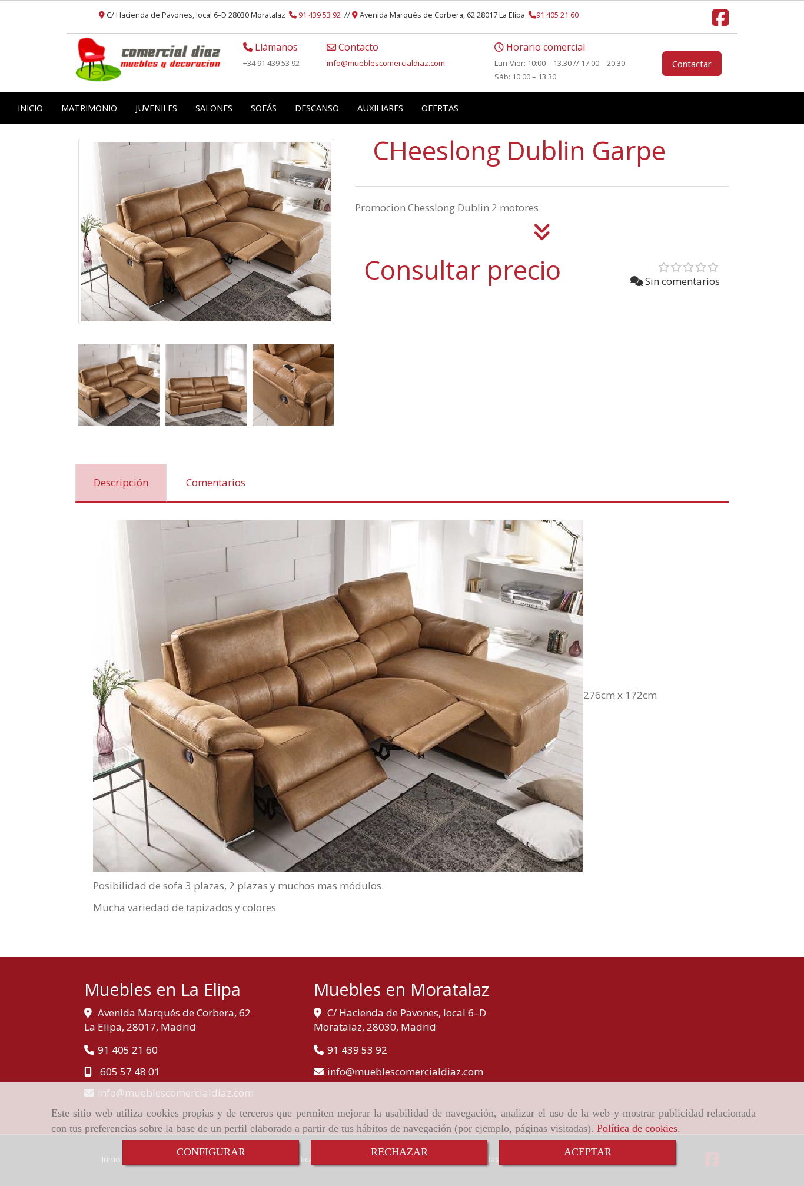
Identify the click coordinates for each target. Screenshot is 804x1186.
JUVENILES (156, 108)
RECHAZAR (399, 1152)
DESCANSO (317, 108)
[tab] (121, 483)
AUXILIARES (380, 108)
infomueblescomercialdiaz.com (386, 63)
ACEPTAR (588, 1152)
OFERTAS (440, 108)
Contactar (692, 63)
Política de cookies (637, 1128)
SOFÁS (264, 108)
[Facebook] (720, 21)
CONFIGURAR (211, 1152)
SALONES (213, 108)
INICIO (30, 108)
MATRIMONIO (89, 108)
